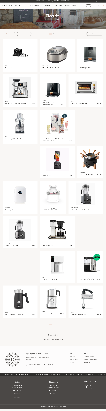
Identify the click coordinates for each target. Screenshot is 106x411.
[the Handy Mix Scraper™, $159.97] (86, 299)
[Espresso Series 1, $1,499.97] (20, 52)
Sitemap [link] (64, 406)
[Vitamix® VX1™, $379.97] (57, 159)
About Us (98, 1)
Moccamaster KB (47, 245)
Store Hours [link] (17, 393)
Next (70, 1)
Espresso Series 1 (10, 68)
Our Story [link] (72, 356)
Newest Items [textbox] (95, 33)
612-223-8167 (53, 390)
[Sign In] (98, 5)
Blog (102, 1)
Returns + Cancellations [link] (90, 359)
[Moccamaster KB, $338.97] (57, 229)
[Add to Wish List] (34, 41)
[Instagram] (91, 387)
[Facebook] (86, 387)
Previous (36, 1)
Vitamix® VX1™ (47, 175)
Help (88, 5)
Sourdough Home (10, 210)
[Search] (94, 5)
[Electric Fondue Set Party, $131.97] (90, 159)
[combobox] (97, 34)
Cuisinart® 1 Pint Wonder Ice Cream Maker (50, 210)
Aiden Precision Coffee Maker (51, 280)
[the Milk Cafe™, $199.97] (53, 298)
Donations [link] (72, 365)
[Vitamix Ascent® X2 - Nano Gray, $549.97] (86, 194)
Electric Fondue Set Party (87, 174)
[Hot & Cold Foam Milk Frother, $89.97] (20, 299)
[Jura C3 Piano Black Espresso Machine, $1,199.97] (53, 87)
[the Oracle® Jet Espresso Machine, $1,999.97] (20, 88)
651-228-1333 (17, 390)
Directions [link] (17, 397)
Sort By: (90, 33)
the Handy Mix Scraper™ (78, 314)
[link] (12, 359)
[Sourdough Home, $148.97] (20, 194)
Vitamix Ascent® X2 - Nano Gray (81, 210)
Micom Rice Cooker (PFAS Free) (51, 68)
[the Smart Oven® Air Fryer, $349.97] (86, 88)
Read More (52, 23)
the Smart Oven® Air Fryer (79, 103)
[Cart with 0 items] (102, 5)
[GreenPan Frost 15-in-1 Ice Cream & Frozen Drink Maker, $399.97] (57, 123)
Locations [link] (86, 365)
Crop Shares (58, 5)
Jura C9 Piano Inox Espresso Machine (85, 68)
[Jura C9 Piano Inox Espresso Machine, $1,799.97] (90, 52)
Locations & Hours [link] (7, 1)
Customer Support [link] (89, 356)
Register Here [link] (65, 0)
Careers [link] (72, 362)
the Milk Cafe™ (47, 314)
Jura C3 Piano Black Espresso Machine (48, 103)
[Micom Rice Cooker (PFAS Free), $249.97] (57, 52)
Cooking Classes (36, 5)
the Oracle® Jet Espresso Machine (15, 103)
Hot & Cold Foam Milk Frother (14, 314)
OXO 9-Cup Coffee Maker (87, 279)
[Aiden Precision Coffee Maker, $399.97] (57, 264)
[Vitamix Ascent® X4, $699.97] (20, 229)
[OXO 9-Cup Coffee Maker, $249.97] (90, 264)
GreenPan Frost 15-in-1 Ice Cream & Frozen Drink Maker (52, 140)
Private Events (70, 5)
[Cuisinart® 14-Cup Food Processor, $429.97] (20, 123)
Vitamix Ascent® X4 (11, 245)
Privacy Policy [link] (59, 406)
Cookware (48, 5)
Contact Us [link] (87, 362)
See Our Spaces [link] (74, 359)
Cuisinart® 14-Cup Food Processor (15, 139)
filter (10, 33)
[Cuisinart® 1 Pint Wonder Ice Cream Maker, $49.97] (53, 194)
